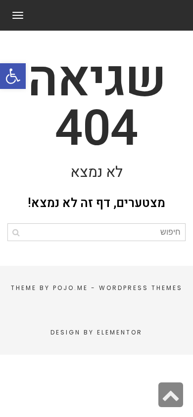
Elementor (120, 332)
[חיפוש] (16, 232)
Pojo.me (70, 288)
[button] (13, 76)
